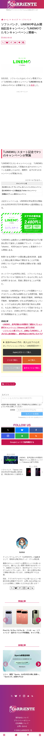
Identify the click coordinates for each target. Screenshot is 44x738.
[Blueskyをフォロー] (22, 430)
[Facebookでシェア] (11, 42)
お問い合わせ (22, 726)
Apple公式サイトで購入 (22, 352)
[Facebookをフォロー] (36, 430)
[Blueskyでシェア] (7, 42)
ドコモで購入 (12, 360)
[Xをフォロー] (8, 430)
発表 (32, 85)
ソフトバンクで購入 (12, 368)
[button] (23, 42)
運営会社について (22, 717)
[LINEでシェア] (19, 42)
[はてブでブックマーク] (15, 42)
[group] (22, 620)
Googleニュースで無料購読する (22, 442)
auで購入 (31, 360)
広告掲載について (22, 723)
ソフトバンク (9, 384)
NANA (22, 552)
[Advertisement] (22, 116)
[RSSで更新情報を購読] (36, 436)
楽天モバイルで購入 (32, 368)
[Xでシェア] (3, 42)
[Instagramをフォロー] (8, 436)
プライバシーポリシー (22, 720)
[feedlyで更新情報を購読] (22, 436)
